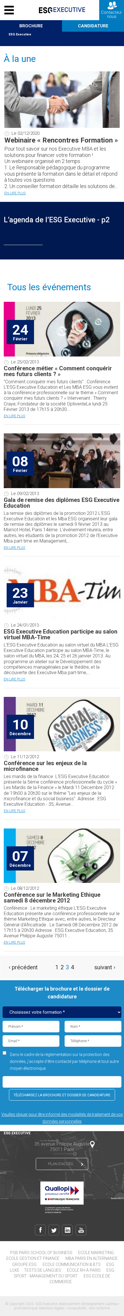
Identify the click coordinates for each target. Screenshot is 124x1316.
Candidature (93, 26)
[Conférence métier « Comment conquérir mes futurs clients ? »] (62, 355)
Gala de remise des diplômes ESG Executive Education (61, 502)
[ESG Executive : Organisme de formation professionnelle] (62, 10)
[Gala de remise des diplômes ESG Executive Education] (62, 486)
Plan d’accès (60, 1164)
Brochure (31, 26)
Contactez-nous (112, 14)
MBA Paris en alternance (91, 1258)
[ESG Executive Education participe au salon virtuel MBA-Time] (62, 618)
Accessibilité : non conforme (88, 1308)
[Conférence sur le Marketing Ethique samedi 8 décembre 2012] (62, 881)
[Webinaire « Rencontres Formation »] (62, 126)
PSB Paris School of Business (41, 1252)
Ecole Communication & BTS (72, 1264)
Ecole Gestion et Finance (32, 1258)
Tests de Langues (42, 1270)
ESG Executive (20, 34)
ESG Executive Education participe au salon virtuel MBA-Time (60, 634)
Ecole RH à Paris (84, 1270)
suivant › (104, 967)
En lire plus (15, 193)
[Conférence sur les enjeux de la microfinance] (62, 749)
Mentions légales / (53, 1308)
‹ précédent (23, 967)
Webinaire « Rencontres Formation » (61, 140)
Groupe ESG (24, 1264)
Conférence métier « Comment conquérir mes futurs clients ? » (58, 371)
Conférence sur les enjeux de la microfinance (45, 766)
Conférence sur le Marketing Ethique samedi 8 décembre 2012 (52, 897)
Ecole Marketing (96, 1252)
